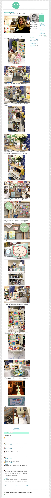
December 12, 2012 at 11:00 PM (8, 458)
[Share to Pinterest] (12, 432)
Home (16, 485)
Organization (36, 42)
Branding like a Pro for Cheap (16, 429)
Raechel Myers (41, 32)
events (31, 41)
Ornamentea (23, 240)
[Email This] (9, 432)
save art (35, 43)
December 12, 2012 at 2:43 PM (8, 444)
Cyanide (6, 464)
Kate (6, 442)
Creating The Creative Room (34, 40)
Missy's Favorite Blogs (42, 30)
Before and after (34, 38)
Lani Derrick (6, 460)
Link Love (33, 42)
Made (40, 29)
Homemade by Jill (42, 24)
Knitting (31, 42)
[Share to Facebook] (11, 432)
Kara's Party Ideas (42, 26)
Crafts (37, 39)
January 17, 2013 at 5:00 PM (8, 476)
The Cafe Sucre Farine (42, 33)
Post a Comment (6, 484)
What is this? (41, 21)
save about (33, 43)
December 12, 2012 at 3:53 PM (8, 448)
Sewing (33, 44)
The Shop (36, 45)
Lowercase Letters (42, 28)
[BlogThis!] (10, 432)
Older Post (27, 485)
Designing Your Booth (16, 428)
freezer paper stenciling (11, 198)
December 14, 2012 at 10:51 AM (8, 462)
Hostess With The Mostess (42, 25)
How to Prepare (16, 430)
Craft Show (34, 39)
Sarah (6, 478)
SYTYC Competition (32, 45)
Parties (31, 43)
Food (34, 41)
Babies (31, 38)
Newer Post (5, 485)
